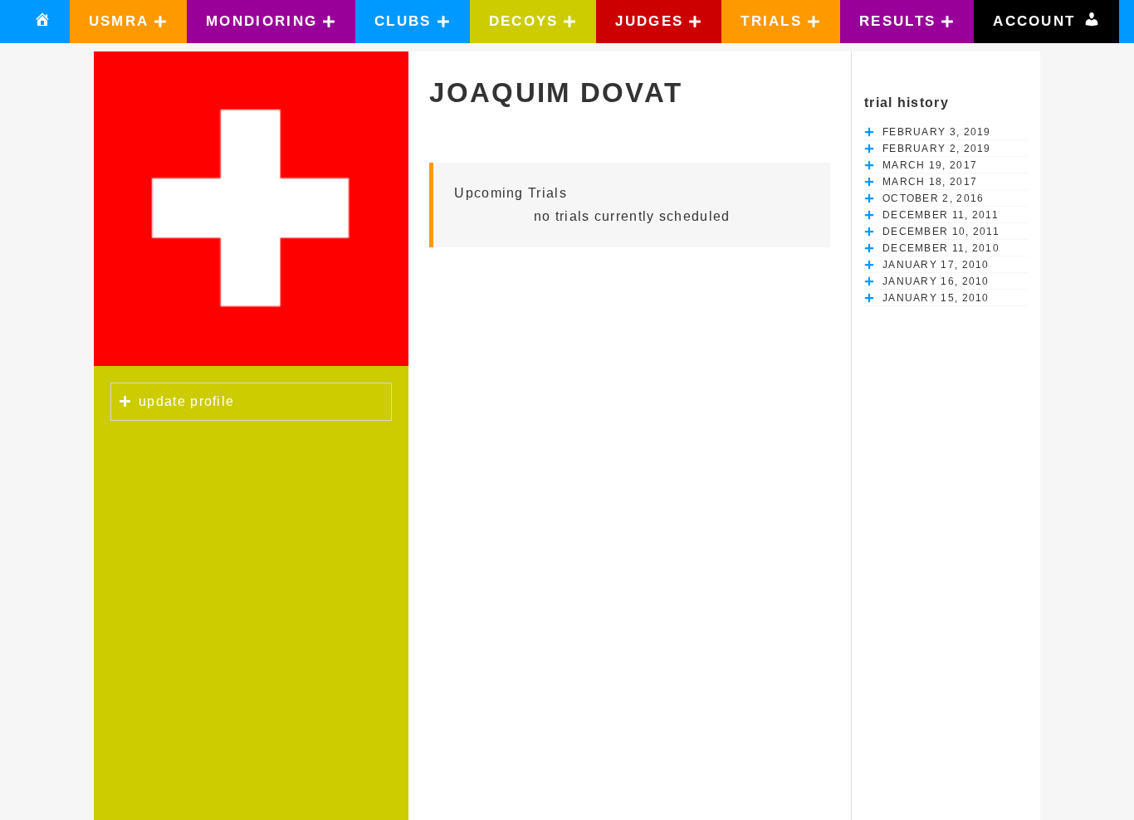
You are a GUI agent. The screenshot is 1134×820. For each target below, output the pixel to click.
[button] (129, 21)
